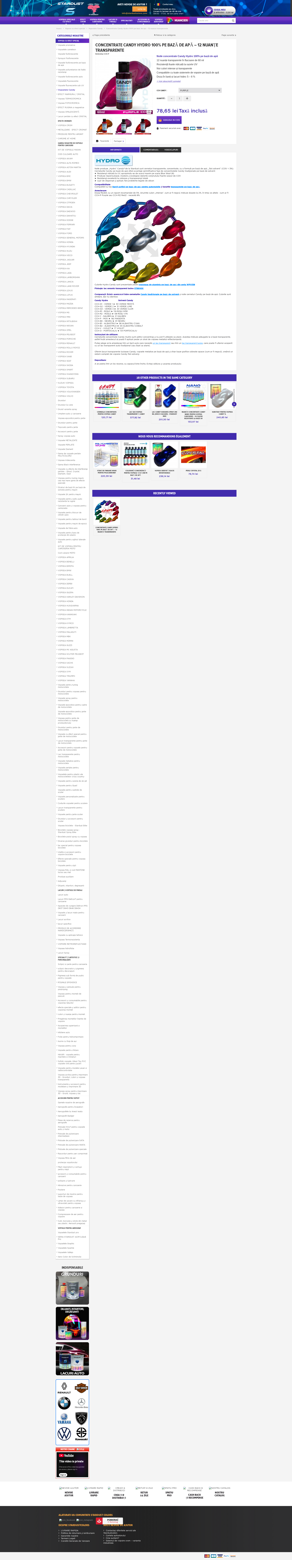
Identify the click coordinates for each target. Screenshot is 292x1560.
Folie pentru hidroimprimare (70, 1037)
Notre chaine (68, 1449)
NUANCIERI (178, 20)
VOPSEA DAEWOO (66, 211)
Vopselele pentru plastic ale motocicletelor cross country (71, 775)
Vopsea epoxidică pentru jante (71, 418)
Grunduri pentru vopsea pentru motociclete (72, 692)
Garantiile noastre (69, 1536)
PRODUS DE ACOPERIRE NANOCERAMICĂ (69, 929)
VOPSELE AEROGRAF (158, 20)
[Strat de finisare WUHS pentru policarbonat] (106, 454)
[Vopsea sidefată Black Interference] (164, 454)
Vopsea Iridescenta (66, 460)
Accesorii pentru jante (68, 431)
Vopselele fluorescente (68, 81)
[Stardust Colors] (78, 8)
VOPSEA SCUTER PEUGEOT (71, 654)
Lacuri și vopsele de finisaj (70, 890)
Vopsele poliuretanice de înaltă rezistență (71, 71)
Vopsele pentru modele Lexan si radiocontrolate (72, 1069)
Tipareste (104, 141)
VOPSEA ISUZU (65, 251)
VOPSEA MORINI (65, 641)
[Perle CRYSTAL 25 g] (193, 454)
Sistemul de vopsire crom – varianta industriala (122, 1542)
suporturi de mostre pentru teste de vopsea (70, 1195)
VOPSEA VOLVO (65, 396)
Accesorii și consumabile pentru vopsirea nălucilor (72, 1001)
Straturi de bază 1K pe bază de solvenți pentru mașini (71, 488)
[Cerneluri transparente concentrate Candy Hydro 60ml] (124, 85)
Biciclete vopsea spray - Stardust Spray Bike (69, 831)
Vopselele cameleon (67, 49)
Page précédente (102, 35)
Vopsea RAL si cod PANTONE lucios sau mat (71, 871)
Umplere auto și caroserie (69, 414)
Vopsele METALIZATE (67, 440)
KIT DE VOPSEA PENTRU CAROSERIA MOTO (69, 547)
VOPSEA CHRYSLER (67, 198)
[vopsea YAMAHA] (63, 1418)
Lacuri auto (63, 895)
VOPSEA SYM (64, 671)
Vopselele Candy (66, 90)
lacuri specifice (64, 924)
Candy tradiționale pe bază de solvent (160, 294)
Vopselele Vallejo (65, 1252)
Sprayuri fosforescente (68, 58)
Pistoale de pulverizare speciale (72, 1149)
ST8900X (139, 288)
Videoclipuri (171, 150)
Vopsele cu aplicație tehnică (70, 935)
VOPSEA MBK (64, 636)
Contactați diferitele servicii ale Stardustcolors (119, 1531)
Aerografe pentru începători (70, 1107)
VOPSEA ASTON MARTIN (69, 167)
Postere (61, 1190)
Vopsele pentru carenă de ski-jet (72, 781)
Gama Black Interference (69, 464)
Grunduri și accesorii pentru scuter (70, 820)
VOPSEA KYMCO (66, 623)
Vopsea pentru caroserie (97, 20)
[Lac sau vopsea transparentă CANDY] (135, 396)
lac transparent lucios (192, 343)
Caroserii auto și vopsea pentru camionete (72, 507)
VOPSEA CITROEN (66, 202)
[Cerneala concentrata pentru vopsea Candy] (106, 396)
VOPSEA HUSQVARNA (68, 606)
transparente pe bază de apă (185, 187)
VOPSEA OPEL (64, 330)
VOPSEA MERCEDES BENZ (70, 308)
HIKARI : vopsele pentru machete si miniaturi (69, 1055)
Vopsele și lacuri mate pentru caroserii (71, 913)
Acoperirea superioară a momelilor (69, 1026)
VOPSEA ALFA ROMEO (68, 163)
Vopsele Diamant (65, 449)
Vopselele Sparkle (66, 1248)
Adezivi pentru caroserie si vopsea (70, 1208)
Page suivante (228, 35)
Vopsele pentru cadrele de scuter (70, 791)
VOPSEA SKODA (65, 365)
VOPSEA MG (63, 312)
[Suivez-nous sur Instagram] (84, 1520)
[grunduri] (72, 1288)
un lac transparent (161, 343)
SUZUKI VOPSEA (65, 383)
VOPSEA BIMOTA (66, 566)
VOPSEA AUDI (64, 172)
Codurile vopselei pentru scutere (72, 803)
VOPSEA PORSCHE (67, 339)
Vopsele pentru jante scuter (70, 814)
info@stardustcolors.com (134, 13)
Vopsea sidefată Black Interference (164, 472)
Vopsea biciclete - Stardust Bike (72, 825)
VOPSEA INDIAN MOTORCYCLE (72, 610)
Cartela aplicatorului (115, 1535)
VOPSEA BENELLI (66, 562)
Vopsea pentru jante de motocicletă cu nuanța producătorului (68, 720)
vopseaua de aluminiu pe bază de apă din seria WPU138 (167, 284)
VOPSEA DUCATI (65, 588)
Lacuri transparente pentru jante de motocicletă (72, 742)
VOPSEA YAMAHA (66, 680)
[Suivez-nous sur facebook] (67, 1520)
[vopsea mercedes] (81, 1403)
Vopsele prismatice (66, 45)
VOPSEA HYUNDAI (66, 246)
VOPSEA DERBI (65, 584)
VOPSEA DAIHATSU (67, 216)
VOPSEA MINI (64, 317)
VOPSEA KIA (64, 268)
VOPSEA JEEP (64, 264)
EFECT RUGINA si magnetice (71, 107)
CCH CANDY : (162, 90)
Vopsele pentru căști (67, 865)
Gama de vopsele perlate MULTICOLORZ (69, 454)
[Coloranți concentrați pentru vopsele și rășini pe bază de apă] (135, 454)
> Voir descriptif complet (169, 81)
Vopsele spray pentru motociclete (67, 699)
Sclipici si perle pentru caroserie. (72, 964)
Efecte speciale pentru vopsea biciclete (71, 860)
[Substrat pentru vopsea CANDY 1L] (222, 396)
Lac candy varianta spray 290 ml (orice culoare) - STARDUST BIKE (164, 414)
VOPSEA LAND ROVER (68, 286)
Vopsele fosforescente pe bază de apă (72, 64)
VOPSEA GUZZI (65, 645)
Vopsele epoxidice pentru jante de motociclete (72, 712)
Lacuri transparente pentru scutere (70, 809)
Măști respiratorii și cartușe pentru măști (70, 1168)
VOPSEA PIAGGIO (66, 658)
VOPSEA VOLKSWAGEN (69, 392)
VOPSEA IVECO (65, 255)
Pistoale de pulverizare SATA (71, 1140)
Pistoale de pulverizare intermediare (68, 1135)
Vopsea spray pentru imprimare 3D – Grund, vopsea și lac (72, 1092)
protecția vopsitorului (67, 1162)
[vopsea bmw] (63, 1403)
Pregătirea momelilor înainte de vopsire (72, 1020)
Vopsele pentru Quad (67, 785)
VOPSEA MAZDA (65, 304)
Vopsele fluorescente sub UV (71, 85)
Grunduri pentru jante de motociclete (69, 728)
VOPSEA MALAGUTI (67, 632)
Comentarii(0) (150, 150)
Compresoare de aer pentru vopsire (70, 1215)
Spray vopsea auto (66, 436)
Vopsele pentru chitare (68, 1050)
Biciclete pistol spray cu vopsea (72, 837)
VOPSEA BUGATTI (66, 185)
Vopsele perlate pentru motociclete (68, 769)
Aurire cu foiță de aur (67, 1041)
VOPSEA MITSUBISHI (67, 321)
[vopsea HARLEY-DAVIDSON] (81, 1388)
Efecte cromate (65, 121)
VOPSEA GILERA (65, 592)
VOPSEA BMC (64, 176)
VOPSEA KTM (64, 619)
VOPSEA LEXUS (65, 290)
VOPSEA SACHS (65, 663)
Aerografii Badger (66, 1116)
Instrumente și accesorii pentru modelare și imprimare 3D (72, 1085)
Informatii (116, 150)
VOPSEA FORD (65, 233)
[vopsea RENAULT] (63, 1388)
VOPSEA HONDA (65, 242)
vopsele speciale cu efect (67, 20)
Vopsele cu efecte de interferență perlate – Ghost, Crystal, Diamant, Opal (72, 471)
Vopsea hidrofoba (66, 948)
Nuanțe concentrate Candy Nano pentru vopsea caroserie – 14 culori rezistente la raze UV (193, 415)
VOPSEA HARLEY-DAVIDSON (71, 597)
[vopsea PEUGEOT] (81, 1418)
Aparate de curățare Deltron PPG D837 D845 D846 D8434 (72, 907)
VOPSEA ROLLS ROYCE (69, 348)
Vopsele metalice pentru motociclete (69, 762)
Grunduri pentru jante (67, 423)
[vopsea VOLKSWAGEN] (63, 1434)
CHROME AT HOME (67, 138)
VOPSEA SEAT (64, 361)
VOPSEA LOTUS (65, 295)
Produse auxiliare (65, 877)
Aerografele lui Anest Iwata (70, 1111)
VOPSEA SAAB (65, 356)
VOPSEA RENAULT (66, 343)
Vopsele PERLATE (66, 445)
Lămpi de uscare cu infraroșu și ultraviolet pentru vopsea (71, 1202)
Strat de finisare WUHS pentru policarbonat (106, 472)
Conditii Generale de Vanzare (75, 1541)
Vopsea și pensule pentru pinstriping (69, 988)
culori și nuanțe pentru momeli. (71, 1014)
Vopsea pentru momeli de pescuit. (69, 995)
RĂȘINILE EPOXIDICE (67, 982)
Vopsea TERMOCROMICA (69, 99)
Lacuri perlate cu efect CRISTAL (72, 116)
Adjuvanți (62, 881)
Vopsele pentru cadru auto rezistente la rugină (70, 500)
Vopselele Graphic (66, 1243)
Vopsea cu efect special (68, 41)
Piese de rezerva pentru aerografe (69, 1121)
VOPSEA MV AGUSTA (68, 650)
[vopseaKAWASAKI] (81, 1434)
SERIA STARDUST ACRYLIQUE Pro (72, 1238)
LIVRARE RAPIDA (69, 1530)
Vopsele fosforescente (68, 54)
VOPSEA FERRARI (66, 224)
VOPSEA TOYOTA (66, 387)
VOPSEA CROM (65, 125)
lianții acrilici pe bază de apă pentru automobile (136, 187)
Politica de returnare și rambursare (77, 1533)
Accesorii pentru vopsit (68, 1098)
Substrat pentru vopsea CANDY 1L (222, 413)
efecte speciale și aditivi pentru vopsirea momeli (72, 1008)
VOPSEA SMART (65, 370)
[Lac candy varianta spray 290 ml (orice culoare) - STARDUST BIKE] (164, 396)
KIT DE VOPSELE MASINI (69, 150)
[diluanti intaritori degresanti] (72, 1323)
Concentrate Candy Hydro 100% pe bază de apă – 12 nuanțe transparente (107, 529)
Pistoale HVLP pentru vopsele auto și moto (71, 1128)
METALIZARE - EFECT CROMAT (72, 130)
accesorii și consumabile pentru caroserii (72, 1175)
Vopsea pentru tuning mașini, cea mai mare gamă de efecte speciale (71, 480)
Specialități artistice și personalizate (68, 958)
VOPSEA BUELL (65, 575)
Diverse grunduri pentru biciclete (73, 841)
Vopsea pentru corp (67, 1046)
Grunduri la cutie (65, 405)
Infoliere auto (64, 1032)
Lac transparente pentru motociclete (69, 755)
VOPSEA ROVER (65, 352)
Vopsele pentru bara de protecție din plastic (68, 534)
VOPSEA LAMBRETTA (68, 628)
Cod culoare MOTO (66, 553)
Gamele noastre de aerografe (71, 1102)
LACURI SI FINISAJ (113, 20)
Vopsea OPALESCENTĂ (68, 112)
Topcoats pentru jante (68, 427)
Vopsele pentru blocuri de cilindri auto (69, 513)
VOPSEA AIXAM (65, 158)
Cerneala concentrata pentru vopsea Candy (106, 413)
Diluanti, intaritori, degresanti (71, 885)
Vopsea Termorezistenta (69, 939)
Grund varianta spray (67, 409)
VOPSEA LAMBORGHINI (69, 277)
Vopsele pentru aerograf (69, 1228)
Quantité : (161, 98)
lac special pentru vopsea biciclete (69, 846)
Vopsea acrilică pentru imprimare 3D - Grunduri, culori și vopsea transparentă (73, 1077)
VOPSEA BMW (64, 180)
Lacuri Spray (63, 953)
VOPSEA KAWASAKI (67, 614)
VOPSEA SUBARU (66, 378)
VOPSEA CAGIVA (66, 579)
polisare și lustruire (66, 1181)
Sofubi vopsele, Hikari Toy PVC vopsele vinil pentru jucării (72, 1062)
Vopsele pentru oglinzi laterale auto (71, 540)
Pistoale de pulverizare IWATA (71, 1145)
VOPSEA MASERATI (67, 299)
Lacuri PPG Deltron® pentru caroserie (70, 900)
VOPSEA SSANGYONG (68, 374)
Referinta (99, 54)
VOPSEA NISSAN (65, 326)
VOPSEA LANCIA (65, 282)
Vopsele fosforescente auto (70, 77)
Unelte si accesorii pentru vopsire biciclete (69, 853)
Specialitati (126, 20)
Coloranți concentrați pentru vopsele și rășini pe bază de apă (135, 473)
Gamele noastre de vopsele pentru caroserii (70, 144)
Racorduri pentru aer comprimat (72, 1153)
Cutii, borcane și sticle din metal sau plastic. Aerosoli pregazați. (72, 1222)
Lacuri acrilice (64, 919)
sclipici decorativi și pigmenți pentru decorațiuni (71, 969)
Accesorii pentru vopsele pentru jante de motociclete (72, 748)
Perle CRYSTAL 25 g (193, 471)
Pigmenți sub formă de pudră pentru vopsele (70, 976)
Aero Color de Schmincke (69, 1257)
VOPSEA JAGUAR (66, 260)
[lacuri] (72, 1358)
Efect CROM (83, 20)
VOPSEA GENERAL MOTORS (71, 238)
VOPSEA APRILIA (66, 557)
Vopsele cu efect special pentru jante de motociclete (72, 735)
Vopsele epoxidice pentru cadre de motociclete (72, 706)
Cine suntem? (112, 1538)
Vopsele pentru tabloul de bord (72, 519)
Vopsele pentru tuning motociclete (68, 686)
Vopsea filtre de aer (67, 1158)
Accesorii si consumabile (143, 20)
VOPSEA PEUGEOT (66, 334)
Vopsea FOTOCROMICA (68, 103)
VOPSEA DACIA (65, 207)
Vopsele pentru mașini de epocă (72, 523)
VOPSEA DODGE (65, 220)
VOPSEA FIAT (64, 229)
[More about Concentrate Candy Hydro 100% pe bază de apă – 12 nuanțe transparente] (106, 511)
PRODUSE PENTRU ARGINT (70, 134)
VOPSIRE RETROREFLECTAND (72, 944)
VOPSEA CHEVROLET (68, 194)
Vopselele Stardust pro (68, 1232)
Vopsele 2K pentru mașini (69, 494)
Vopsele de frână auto (68, 528)
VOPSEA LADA (64, 273)
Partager (118, 141)
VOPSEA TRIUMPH (66, 676)
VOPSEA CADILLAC (67, 189)
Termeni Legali (67, 1538)
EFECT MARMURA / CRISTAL (71, 94)
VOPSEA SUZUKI (65, 667)
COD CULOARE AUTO (68, 154)
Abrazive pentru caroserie (70, 1185)
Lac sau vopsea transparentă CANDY (136, 413)
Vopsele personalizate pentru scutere (71, 797)
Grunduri (62, 400)
